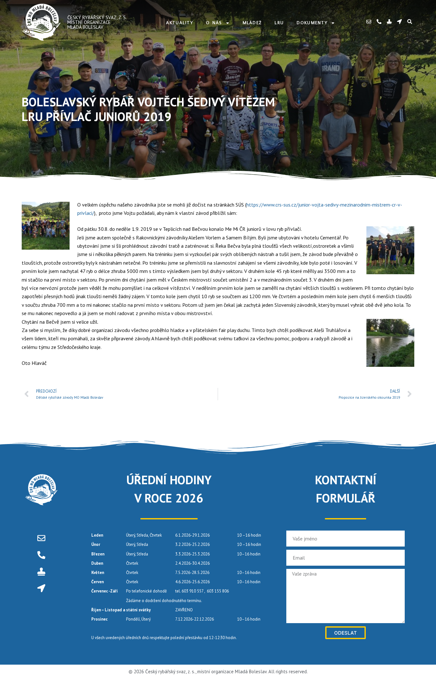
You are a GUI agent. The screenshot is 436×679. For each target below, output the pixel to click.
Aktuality (179, 23)
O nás (214, 23)
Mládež (252, 23)
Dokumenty (312, 23)
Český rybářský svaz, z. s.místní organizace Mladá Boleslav (97, 22)
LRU (279, 23)
